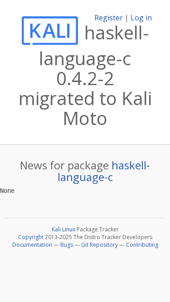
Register (108, 18)
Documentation (32, 245)
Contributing (142, 245)
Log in (141, 18)
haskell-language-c (104, 171)
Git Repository (99, 245)
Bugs (66, 245)
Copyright (31, 237)
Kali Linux (63, 229)
